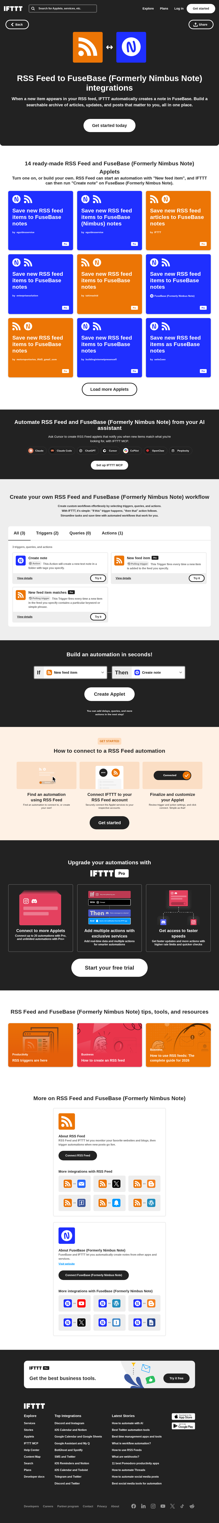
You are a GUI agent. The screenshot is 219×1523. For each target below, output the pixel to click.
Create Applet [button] (109, 694)
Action (36, 563)
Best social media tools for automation (137, 1483)
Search (28, 1463)
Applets (29, 1436)
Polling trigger (139, 563)
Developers (31, 1506)
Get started (201, 8)
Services (29, 1423)
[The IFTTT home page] (13, 8)
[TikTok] (182, 1506)
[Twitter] (172, 1506)
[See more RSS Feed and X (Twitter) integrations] (109, 1184)
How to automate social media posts (135, 1476)
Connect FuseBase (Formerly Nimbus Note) (93, 1275)
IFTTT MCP (31, 1443)
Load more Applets (109, 389)
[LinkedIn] (143, 1506)
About (115, 1506)
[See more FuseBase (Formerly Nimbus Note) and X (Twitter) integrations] (75, 1322)
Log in (179, 8)
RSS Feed (36, 78)
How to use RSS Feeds (127, 1449)
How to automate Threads (128, 1470)
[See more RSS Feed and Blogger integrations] (144, 1184)
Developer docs (34, 1476)
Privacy (102, 1506)
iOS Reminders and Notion (72, 1463)
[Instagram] (153, 1506)
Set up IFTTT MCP (109, 465)
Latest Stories (123, 1416)
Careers (48, 1506)
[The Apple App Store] (183, 1417)
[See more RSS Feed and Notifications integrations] (109, 1203)
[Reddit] (192, 1506)
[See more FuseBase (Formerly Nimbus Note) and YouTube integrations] (75, 1303)
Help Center (31, 1449)
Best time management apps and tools (137, 1436)
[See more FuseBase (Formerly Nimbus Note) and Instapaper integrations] (109, 1322)
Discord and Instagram (69, 1423)
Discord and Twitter (67, 1483)
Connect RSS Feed (77, 1155)
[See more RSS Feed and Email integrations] (75, 1184)
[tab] (19, 533)
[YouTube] (163, 1506)
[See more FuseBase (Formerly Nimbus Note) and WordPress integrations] (109, 1303)
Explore (148, 8)
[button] (109, 822)
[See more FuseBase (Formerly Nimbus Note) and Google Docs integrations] (144, 1322)
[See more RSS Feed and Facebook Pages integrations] (75, 1203)
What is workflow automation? (131, 1443)
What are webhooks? (125, 1456)
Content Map (32, 1456)
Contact (88, 1506)
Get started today (109, 125)
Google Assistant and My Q (72, 1443)
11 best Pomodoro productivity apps (135, 1463)
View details (25, 578)
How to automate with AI (127, 1423)
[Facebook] (134, 1506)
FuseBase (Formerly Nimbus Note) (134, 78)
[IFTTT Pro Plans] (155, 558)
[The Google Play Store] (183, 1426)
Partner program (68, 1506)
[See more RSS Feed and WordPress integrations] (144, 1203)
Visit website (67, 1263)
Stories (28, 1429)
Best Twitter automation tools (131, 1429)
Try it (98, 578)
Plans (164, 8)
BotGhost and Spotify (69, 1449)
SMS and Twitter (65, 1456)
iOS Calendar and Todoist (71, 1470)
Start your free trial (109, 968)
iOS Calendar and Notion (71, 1429)
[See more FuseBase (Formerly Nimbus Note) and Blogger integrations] (144, 1303)
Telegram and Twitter (68, 1476)
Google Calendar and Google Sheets (78, 1436)
